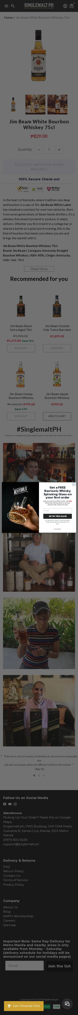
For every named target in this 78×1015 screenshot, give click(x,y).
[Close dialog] (73, 484)
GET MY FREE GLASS (58, 516)
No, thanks (57, 529)
